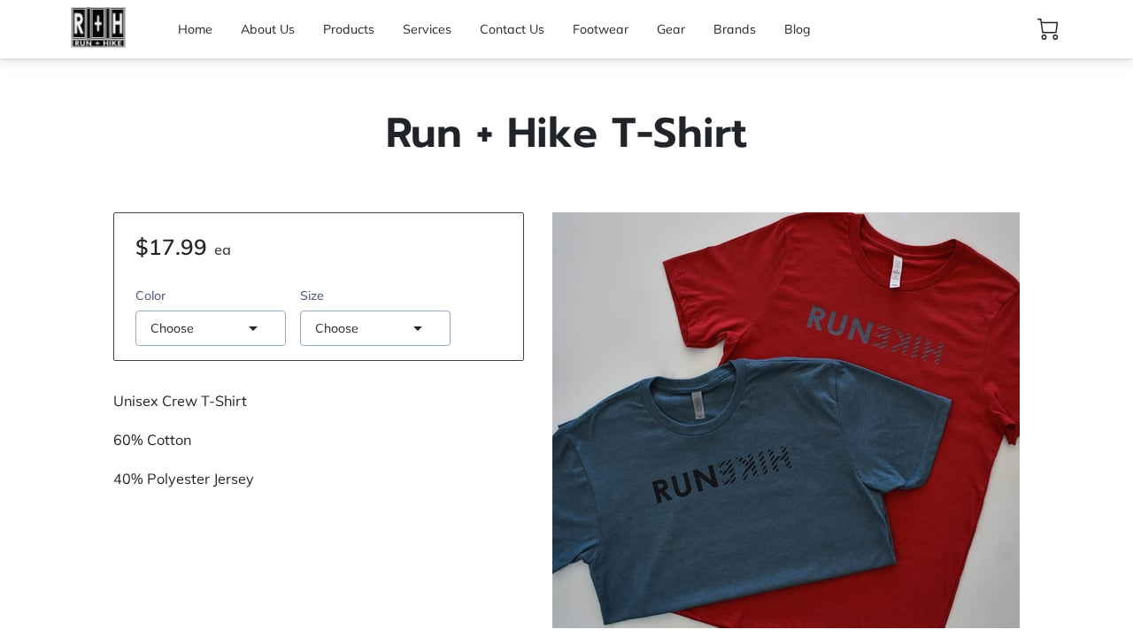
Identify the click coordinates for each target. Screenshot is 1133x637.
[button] (210, 328)
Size (312, 295)
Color (150, 295)
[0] (1048, 29)
